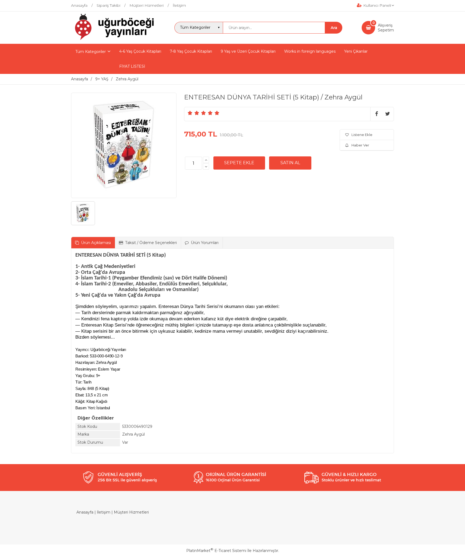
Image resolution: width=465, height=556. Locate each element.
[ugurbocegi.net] (113, 39)
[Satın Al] (290, 162)
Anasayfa (84, 512)
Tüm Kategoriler (90, 51)
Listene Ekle (361, 134)
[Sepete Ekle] (239, 162)
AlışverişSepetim (386, 28)
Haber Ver (360, 145)
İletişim (103, 512)
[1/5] (190, 113)
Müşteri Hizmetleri (131, 512)
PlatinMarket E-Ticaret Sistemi (216, 550)
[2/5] (193, 113)
